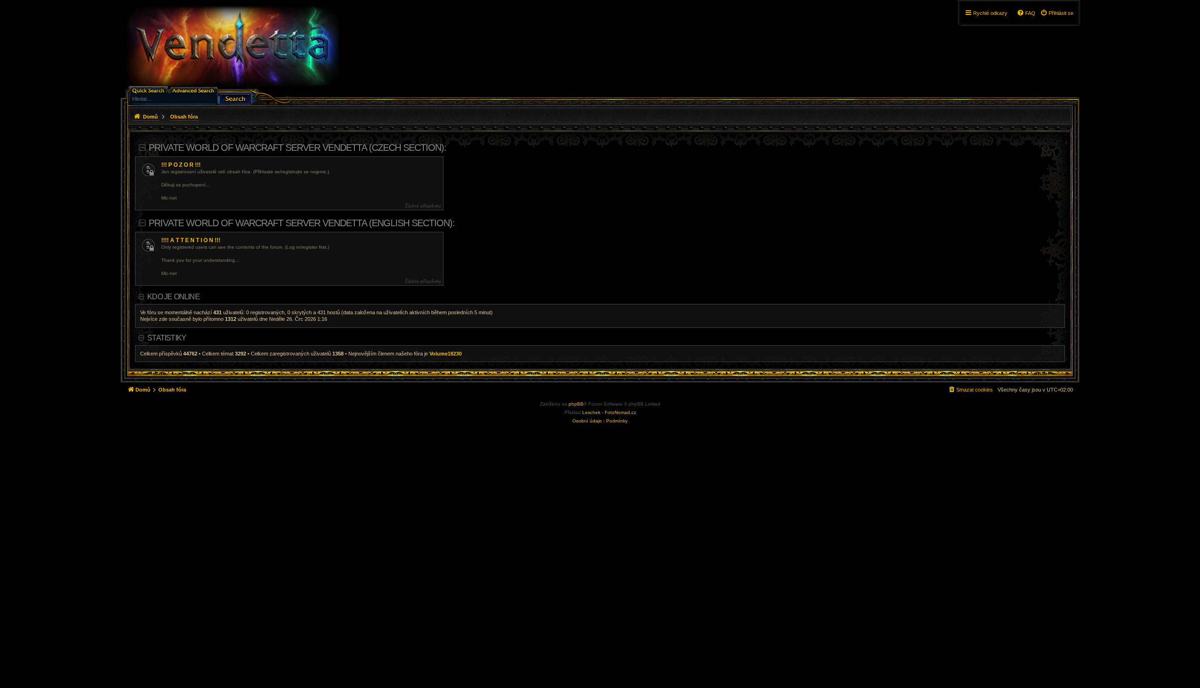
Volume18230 (445, 353)
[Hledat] (235, 98)
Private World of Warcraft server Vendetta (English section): (302, 223)
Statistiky (166, 338)
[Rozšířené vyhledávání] (195, 90)
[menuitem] (1056, 13)
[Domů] (232, 46)
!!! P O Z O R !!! (181, 165)
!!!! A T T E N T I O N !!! (190, 240)
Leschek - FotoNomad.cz (609, 412)
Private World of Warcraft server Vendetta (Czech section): (297, 147)
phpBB (576, 404)
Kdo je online (173, 297)
